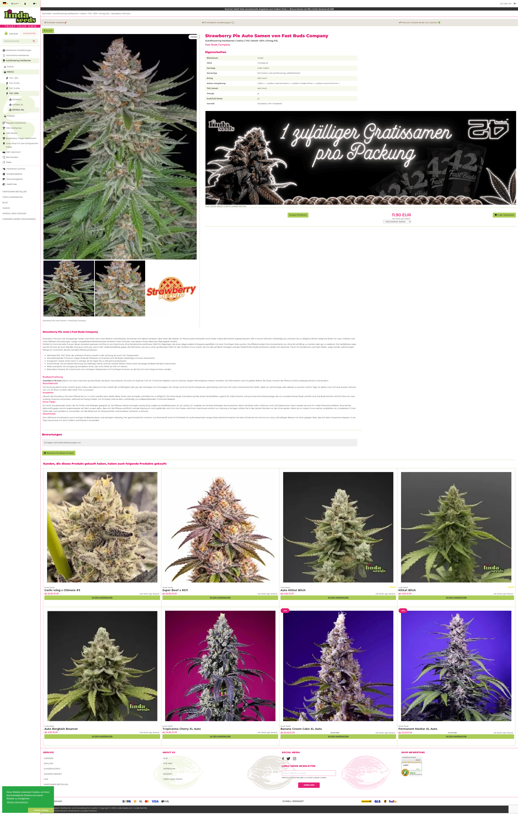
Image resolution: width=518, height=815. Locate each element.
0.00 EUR (13, 34)
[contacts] (35, 3)
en (505, 3)
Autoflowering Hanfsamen (65, 13)
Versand (48, 758)
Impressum (169, 768)
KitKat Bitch (407, 590)
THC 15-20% (14, 88)
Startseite (46, 13)
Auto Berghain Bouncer (61, 728)
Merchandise (12, 157)
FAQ (46, 779)
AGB (165, 758)
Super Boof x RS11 (175, 590)
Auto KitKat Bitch (293, 590)
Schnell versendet (293, 801)
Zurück (48, 30)
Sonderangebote (14, 174)
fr (509, 3)
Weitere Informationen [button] (17, 802)
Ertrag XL (17, 104)
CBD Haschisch (13, 152)
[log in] (25, 3)
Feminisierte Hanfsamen (17, 55)
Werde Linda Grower (14, 213)
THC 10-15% (14, 83)
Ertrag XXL (104, 13)
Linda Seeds (285, 587)
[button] (15, 810)
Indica (83, 13)
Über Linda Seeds (172, 779)
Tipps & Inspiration (12, 197)
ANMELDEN (309, 785)
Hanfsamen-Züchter (15, 169)
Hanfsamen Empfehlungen (18, 50)
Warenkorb (29, 33)
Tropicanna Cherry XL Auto (181, 728)
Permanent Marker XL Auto (417, 728)
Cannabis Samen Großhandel (19, 219)
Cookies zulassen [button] (41, 810)
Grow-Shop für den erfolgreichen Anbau (22, 145)
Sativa (10, 66)
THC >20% (92, 13)
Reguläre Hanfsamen (16, 123)
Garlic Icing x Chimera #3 (62, 590)
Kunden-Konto (52, 768)
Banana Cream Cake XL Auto (301, 728)
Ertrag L (17, 99)
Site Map (167, 763)
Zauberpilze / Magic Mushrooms (21, 138)
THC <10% (13, 78)
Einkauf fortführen (298, 215)
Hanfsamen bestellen (56, 784)
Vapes (8, 162)
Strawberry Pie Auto (120, 13)
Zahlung (48, 763)
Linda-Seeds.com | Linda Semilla (132, 808)
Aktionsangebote (14, 179)
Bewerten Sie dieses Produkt (60, 453)
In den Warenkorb (505, 215)
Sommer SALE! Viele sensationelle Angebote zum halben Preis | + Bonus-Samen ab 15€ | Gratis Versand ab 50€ (279, 9)
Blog (5, 202)
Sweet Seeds (49, 587)
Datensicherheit (53, 774)
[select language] (5, 3)
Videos (6, 208)
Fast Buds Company (217, 44)
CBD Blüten (11, 133)
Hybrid (11, 116)
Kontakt (167, 774)
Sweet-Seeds (167, 587)
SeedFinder (11, 184)
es (501, 3)
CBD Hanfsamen (14, 128)
